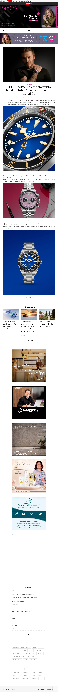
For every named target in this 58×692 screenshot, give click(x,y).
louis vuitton (17, 666)
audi (20, 644)
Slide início (14, 625)
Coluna (13, 590)
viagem (41, 678)
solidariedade (23, 675)
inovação (33, 659)
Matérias (14, 615)
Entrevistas (15, 604)
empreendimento (18, 653)
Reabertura (26, 672)
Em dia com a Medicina (18, 601)
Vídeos (14, 628)
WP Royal (12, 689)
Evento (40, 653)
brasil (34, 647)
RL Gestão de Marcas (50, 689)
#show (22, 637)
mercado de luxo (35, 666)
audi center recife (29, 644)
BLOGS (29, 1)
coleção (15, 650)
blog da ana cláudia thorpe (21, 647)
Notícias (29, 84)
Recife (34, 672)
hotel (25, 659)
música (15, 669)
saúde (15, 675)
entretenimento (30, 653)
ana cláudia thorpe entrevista (22, 640)
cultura (23, 650)
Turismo (34, 678)
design (30, 650)
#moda (15, 637)
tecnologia (25, 678)
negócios (29, 669)
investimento (17, 662)
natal (21, 669)
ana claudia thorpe (38, 637)
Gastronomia (17, 659)
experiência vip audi (19, 656)
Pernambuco (16, 672)
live (35, 662)
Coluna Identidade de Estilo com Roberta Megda (24, 597)
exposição (31, 656)
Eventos (14, 608)
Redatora (7, 302)
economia (38, 650)
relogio (41, 672)
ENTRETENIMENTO (23, 1)
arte (14, 644)
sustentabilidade (36, 675)
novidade (37, 669)
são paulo (16, 678)
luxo (25, 666)
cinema (41, 647)
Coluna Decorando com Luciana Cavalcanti (23, 594)
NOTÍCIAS (9, 1)
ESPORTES (15, 1)
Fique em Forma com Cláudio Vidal (21, 611)
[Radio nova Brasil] (29, 43)
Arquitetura (38, 640)
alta (27, 637)
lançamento (27, 662)
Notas (13, 618)
